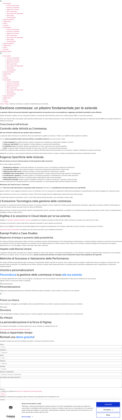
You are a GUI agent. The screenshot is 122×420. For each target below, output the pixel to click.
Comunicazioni (11, 17)
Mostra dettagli (26, 416)
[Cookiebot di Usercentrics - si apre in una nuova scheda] (10, 417)
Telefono (2, 360)
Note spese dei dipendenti (15, 13)
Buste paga (10, 15)
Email (1, 355)
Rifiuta (108, 415)
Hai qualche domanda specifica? (10, 377)
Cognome (3, 349)
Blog (6, 104)
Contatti (5, 25)
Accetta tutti (108, 404)
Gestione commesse (13, 7)
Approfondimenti (8, 19)
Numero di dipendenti (7, 371)
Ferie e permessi (12, 11)
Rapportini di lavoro (13, 9)
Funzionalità (7, 3)
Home (2, 104)
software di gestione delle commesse (19, 220)
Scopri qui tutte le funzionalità (9, 229)
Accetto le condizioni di (21, 391)
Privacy (2, 389)
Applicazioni (7, 21)
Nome (2, 344)
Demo (5, 23)
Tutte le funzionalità (13, 5)
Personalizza (107, 409)
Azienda (2, 366)
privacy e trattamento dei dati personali (29, 391)
